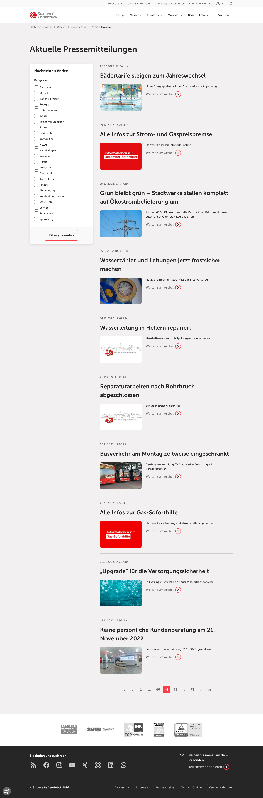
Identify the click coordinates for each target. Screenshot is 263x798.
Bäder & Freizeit (49, 98)
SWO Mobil (46, 202)
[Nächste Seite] (200, 689)
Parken (44, 127)
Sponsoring (47, 219)
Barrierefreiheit (166, 787)
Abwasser (45, 167)
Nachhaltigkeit (48, 150)
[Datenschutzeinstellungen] (7, 791)
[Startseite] (43, 15)
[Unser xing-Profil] (85, 765)
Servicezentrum (49, 213)
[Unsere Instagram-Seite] (59, 765)
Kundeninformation (52, 196)
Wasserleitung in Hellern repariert (145, 327)
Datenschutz (122, 787)
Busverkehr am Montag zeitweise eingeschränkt (164, 453)
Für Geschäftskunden (171, 3)
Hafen (43, 161)
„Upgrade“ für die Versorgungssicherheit (154, 571)
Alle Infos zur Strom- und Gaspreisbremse (156, 134)
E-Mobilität (46, 133)
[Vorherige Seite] (132, 689)
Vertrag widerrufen (221, 787)
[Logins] (220, 3)
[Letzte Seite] (209, 689)
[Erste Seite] (123, 689)
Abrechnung (47, 190)
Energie (44, 104)
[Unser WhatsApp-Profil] (124, 765)
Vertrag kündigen (192, 787)
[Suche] (231, 3)
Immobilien (47, 139)
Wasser (44, 116)
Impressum (143, 787)
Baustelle (45, 87)
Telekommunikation (52, 121)
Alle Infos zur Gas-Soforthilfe (139, 512)
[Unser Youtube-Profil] (72, 765)
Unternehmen (48, 110)
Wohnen (45, 156)
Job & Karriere (48, 179)
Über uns (113, 3)
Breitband (46, 173)
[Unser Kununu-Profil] (98, 765)
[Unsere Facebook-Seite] (46, 765)
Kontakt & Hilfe (198, 3)
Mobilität (45, 93)
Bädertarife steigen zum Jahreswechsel (153, 75)
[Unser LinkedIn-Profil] (111, 765)
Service (44, 207)
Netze (43, 144)
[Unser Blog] (33, 765)
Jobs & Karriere (137, 3)
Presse (44, 184)
